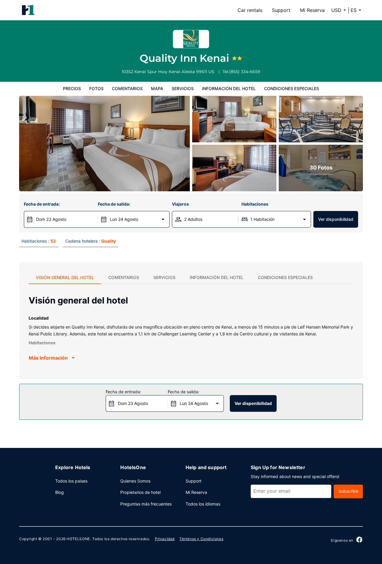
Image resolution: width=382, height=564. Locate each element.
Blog (59, 492)
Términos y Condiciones (201, 539)
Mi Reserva (312, 10)
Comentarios (127, 88)
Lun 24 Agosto (124, 219)
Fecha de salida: (114, 204)
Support (281, 10)
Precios (72, 88)
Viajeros (180, 204)
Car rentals (250, 10)
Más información (48, 358)
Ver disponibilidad (335, 219)
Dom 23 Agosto (51, 219)
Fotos (96, 88)
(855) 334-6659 (244, 71)
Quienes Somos (135, 480)
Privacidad (165, 539)
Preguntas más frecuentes (146, 503)
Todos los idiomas (203, 503)
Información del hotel (229, 88)
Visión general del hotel (65, 277)
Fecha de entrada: (42, 204)
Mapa (157, 88)
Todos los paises (71, 480)
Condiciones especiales (291, 88)
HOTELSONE (78, 539)
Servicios (183, 88)
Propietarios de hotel (140, 492)
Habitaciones (254, 204)
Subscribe (348, 491)
